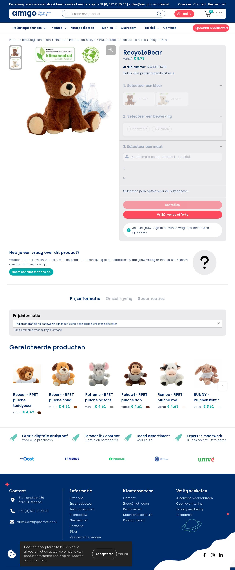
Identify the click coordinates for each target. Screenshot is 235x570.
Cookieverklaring (189, 503)
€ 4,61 (59, 406)
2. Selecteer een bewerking (147, 116)
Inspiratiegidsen (82, 509)
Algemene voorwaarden (194, 498)
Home (13, 40)
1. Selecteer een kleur (142, 85)
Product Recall (134, 520)
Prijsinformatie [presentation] (85, 298)
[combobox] (108, 13)
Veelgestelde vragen (85, 537)
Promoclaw (78, 515)
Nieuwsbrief (217, 4)
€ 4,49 (23, 412)
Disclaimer (184, 515)
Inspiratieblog (81, 503)
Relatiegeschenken (36, 40)
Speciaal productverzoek (212, 28)
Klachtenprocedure (137, 515)
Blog (73, 531)
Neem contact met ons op (31, 272)
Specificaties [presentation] (151, 298)
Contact (199, 4)
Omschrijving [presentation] (119, 298)
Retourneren (132, 509)
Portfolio (76, 526)
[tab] (85, 298)
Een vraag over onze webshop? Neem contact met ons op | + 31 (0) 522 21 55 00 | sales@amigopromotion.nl (89, 4)
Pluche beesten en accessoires (122, 40)
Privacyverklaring (189, 509)
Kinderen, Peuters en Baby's (74, 40)
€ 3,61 (204, 406)
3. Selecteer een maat (143, 146)
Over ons (184, 4)
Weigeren (123, 554)
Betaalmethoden (136, 503)
